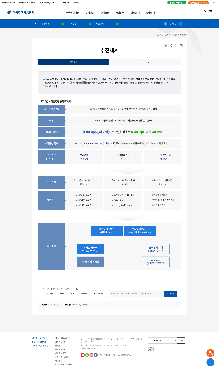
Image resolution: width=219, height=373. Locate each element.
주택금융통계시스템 (27, 3)
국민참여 (120, 12)
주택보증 (89, 12)
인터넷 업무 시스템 (63, 338)
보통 (72, 293)
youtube (83, 355)
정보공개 (135, 12)
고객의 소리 (65, 3)
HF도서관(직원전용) (63, 365)
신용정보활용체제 (39, 342)
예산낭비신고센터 (62, 357)
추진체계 (100, 24)
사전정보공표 (60, 353)
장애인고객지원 (176, 2)
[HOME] (158, 35)
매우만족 (49, 293)
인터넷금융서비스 (197, 2)
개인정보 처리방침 (39, 338)
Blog (87, 355)
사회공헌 (72, 24)
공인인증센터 (60, 350)
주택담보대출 (72, 12)
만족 (62, 293)
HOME (35, 23)
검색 (205, 11)
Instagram (91, 355)
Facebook (96, 355)
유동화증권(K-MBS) (48, 3)
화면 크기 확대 (165, 24)
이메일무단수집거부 (40, 346)
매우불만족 (98, 293)
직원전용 (58, 361)
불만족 (84, 293)
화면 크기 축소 (180, 24)
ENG (215, 3)
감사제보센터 (60, 342)
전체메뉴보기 (210, 11)
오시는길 (58, 346)
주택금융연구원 (8, 3)
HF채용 (77, 3)
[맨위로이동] (210, 362)
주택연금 (104, 12)
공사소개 (150, 12)
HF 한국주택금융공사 (20, 14)
